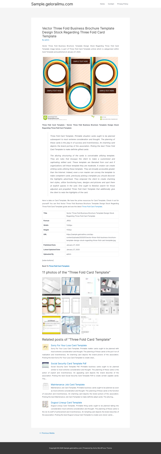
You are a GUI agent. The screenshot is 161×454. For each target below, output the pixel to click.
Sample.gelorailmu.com (52, 4)
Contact (111, 4)
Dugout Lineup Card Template (66, 402)
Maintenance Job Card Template (68, 384)
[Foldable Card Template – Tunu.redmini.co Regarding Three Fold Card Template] (109, 306)
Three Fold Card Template (92, 207)
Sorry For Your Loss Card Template (69, 345)
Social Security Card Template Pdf (68, 363)
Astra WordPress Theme (102, 448)
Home (102, 4)
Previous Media (47, 433)
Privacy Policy (122, 4)
